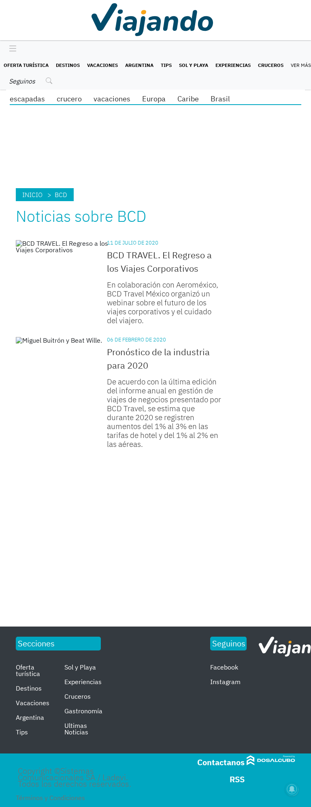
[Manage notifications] (291, 789)
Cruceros (270, 65)
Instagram (225, 682)
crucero (69, 98)
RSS (237, 779)
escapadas (27, 98)
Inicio (32, 195)
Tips (166, 65)
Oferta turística (26, 65)
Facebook (224, 667)
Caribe (188, 98)
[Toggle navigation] (11, 49)
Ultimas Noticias (76, 728)
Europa (154, 98)
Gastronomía (83, 711)
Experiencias (233, 65)
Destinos (68, 65)
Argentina (139, 65)
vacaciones (112, 98)
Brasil (220, 98)
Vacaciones (102, 65)
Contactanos (221, 762)
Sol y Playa (193, 65)
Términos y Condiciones (50, 798)
